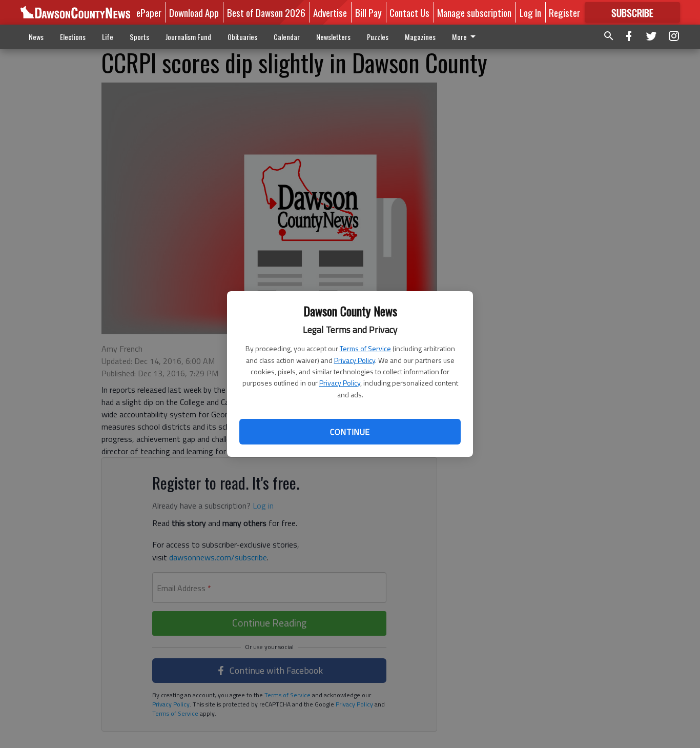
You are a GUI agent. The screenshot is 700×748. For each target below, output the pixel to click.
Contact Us (409, 12)
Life (107, 36)
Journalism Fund (188, 36)
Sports (139, 36)
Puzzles (377, 36)
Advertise (330, 12)
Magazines (420, 36)
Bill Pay (368, 12)
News (36, 36)
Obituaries (242, 36)
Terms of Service (365, 348)
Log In (530, 12)
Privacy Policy (354, 360)
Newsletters (333, 36)
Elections (73, 36)
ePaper (148, 12)
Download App (194, 12)
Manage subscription (474, 12)
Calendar (287, 36)
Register (564, 12)
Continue (349, 432)
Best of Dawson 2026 (266, 12)
